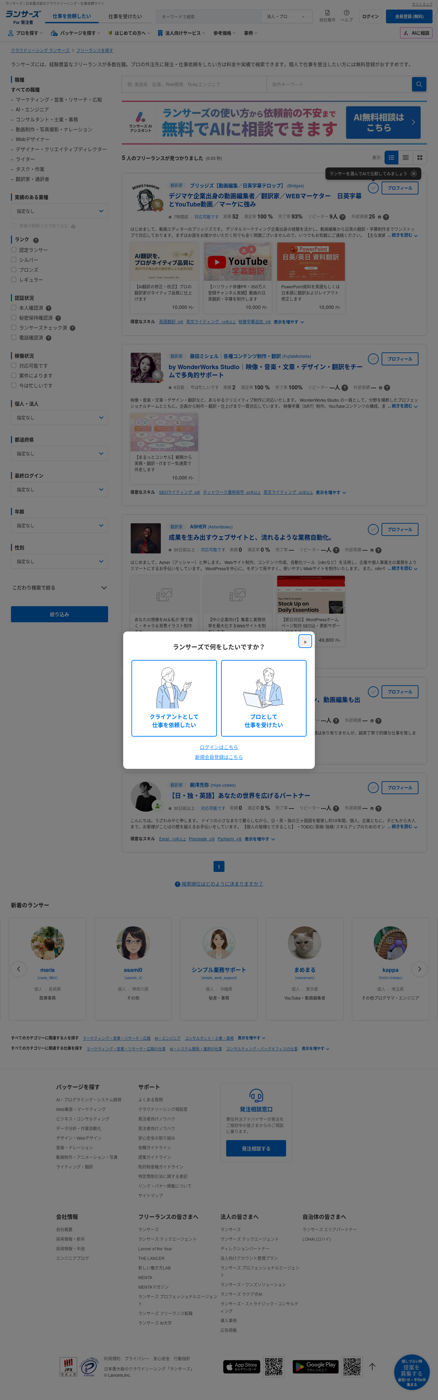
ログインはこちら (219, 746)
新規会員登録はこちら (219, 756)
